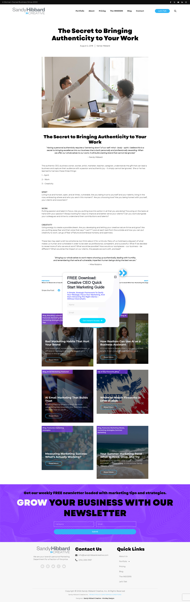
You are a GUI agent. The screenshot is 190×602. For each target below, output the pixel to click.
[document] (95, 301)
